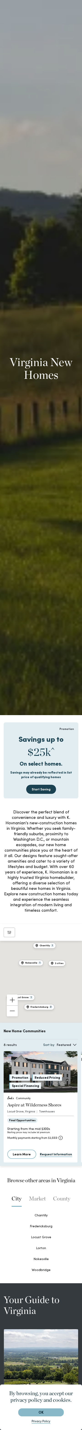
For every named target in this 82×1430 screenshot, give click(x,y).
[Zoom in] (12, 1000)
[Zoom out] (12, 1010)
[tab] (17, 1201)
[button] (57, 963)
